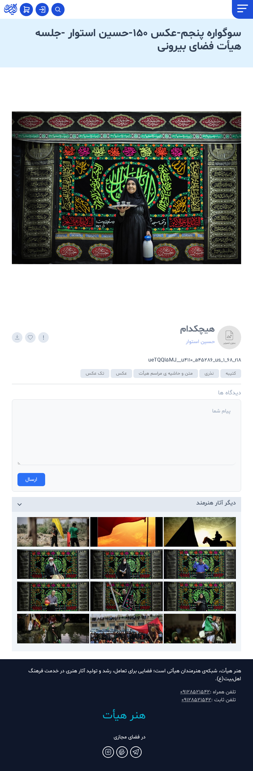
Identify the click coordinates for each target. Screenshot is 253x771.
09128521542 (195, 692)
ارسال (31, 479)
